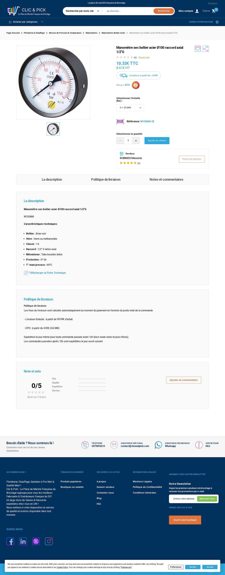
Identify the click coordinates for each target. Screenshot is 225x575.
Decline (192, 567)
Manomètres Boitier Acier (113, 33)
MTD (127, 85)
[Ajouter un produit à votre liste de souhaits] (198, 49)
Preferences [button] (126, 567)
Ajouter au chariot (157, 140)
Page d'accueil (13, 33)
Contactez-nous (105, 493)
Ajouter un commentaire (184, 380)
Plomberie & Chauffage (34, 33)
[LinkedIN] (23, 541)
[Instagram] (49, 541)
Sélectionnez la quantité (129, 134)
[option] (53, 129)
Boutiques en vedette (72, 487)
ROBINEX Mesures (131, 158)
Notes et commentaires (166, 179)
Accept (210, 567)
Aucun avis (144, 57)
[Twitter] (36, 541)
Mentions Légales (142, 481)
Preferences (176, 567)
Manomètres (91, 33)
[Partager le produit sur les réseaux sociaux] (205, 49)
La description (52, 179)
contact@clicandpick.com (135, 446)
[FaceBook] (10, 541)
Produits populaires (71, 481)
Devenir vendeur (105, 487)
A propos (212, 3)
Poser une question (191, 159)
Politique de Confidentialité (147, 487)
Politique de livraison (105, 179)
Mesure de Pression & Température (65, 33)
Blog (99, 498)
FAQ (208, 446)
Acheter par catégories (25, 21)
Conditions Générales (144, 493)
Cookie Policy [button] (62, 567)
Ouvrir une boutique (185, 519)
